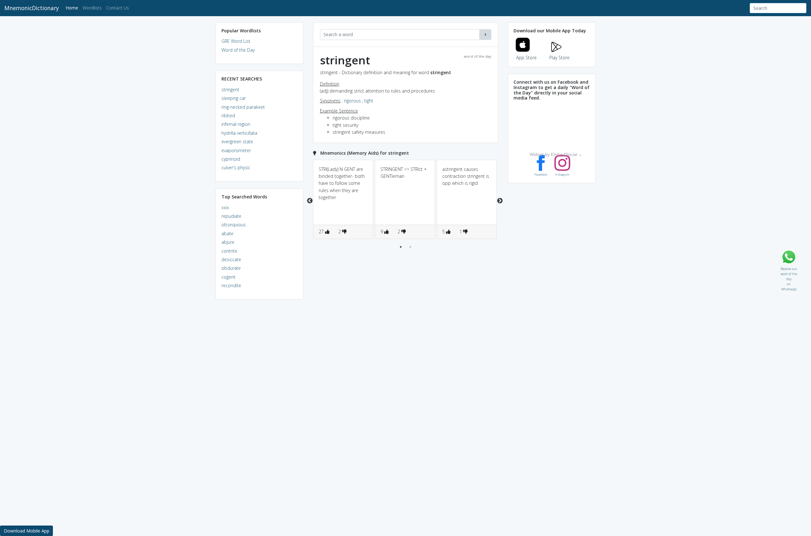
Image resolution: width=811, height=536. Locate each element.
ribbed (228, 116)
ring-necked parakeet (243, 107)
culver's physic (235, 168)
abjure (227, 242)
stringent (230, 90)
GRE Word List (235, 41)
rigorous (352, 101)
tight (368, 101)
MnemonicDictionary (31, 8)
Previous (310, 201)
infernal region (235, 124)
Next (500, 201)
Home (73, 7)
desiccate (231, 259)
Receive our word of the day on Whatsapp (789, 267)
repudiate (231, 216)
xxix (225, 207)
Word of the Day (238, 50)
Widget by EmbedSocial (553, 154)
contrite (229, 251)
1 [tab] (401, 247)
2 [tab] (410, 247)
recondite (231, 285)
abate (227, 233)
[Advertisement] (259, 401)
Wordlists (92, 8)
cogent (228, 277)
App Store (526, 58)
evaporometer (236, 150)
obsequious (233, 225)
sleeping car (233, 98)
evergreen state (237, 142)
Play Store (559, 58)
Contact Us (117, 8)
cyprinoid (230, 159)
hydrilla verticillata (239, 133)
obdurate (231, 268)
